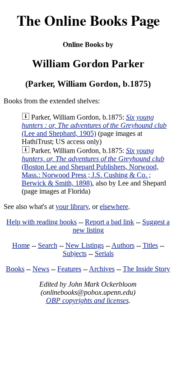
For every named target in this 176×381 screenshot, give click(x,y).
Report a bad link (109, 222)
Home (21, 245)
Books (15, 269)
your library (72, 206)
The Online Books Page (88, 20)
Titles (150, 245)
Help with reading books (41, 222)
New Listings (84, 245)
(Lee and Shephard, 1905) (94, 125)
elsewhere (114, 206)
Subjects (75, 253)
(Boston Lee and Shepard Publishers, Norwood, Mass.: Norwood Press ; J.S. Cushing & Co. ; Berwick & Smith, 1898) (93, 167)
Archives (102, 269)
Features (69, 269)
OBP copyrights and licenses (87, 300)
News (40, 269)
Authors (122, 245)
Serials (104, 253)
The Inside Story (146, 269)
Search (47, 245)
